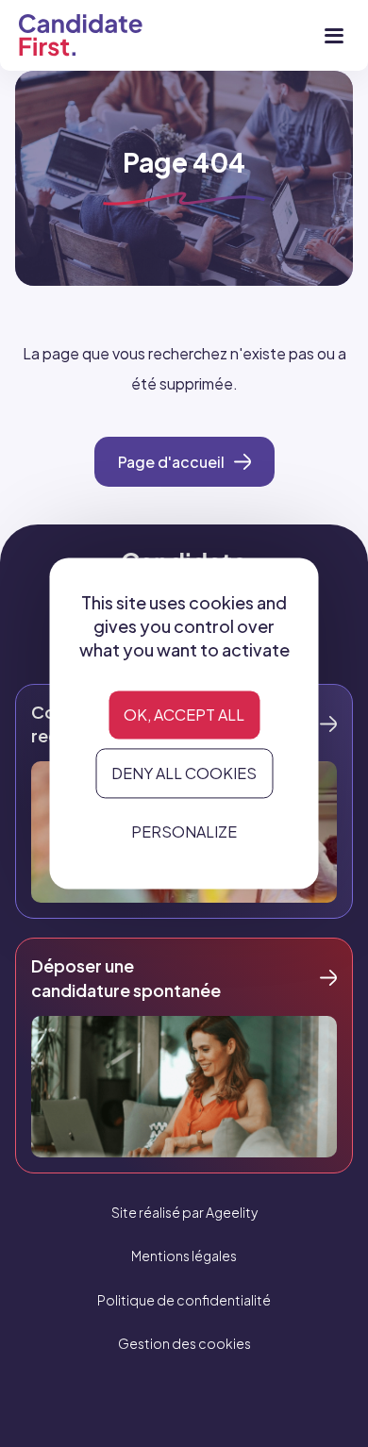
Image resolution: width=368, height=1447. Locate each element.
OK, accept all (184, 714)
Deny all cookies (184, 773)
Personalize (184, 831)
